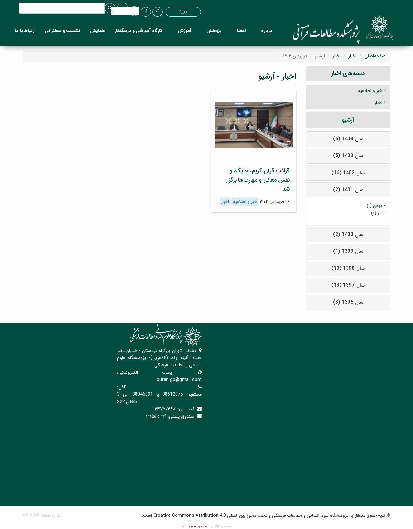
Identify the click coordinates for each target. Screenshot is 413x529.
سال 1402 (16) (348, 173)
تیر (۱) (376, 213)
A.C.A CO (31, 515)
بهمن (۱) (374, 205)
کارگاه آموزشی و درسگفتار (138, 30)
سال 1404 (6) (348, 139)
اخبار (352, 56)
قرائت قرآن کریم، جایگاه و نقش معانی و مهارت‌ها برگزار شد (258, 180)
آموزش (184, 30)
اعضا (241, 30)
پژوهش (214, 30)
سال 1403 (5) (348, 156)
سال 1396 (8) (348, 302)
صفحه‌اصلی (375, 56)
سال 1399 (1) (348, 251)
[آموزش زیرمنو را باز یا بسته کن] (170, 30)
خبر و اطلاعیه (244, 201)
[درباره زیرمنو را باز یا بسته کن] (253, 30)
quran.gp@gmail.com (179, 379)
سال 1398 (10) (348, 268)
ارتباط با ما (25, 30)
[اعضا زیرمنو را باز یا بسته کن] (229, 30)
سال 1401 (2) (348, 190)
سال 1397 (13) (348, 285)
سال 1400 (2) (348, 235)
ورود (183, 10)
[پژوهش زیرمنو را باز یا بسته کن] (199, 30)
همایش (97, 30)
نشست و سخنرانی (62, 30)
